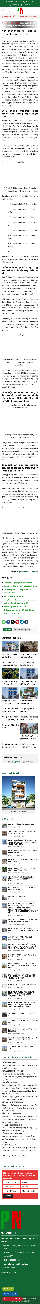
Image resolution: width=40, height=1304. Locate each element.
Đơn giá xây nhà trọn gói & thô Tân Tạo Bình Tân (20, 586)
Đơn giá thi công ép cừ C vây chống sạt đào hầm (22, 956)
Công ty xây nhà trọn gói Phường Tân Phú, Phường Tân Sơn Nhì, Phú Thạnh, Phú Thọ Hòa (21, 976)
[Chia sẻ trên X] (13, 622)
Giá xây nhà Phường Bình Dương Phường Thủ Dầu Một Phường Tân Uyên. (21, 879)
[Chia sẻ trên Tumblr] (26, 622)
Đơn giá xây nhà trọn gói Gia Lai (15, 607)
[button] (3, 10)
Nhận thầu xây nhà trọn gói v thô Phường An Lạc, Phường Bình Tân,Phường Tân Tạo (21, 994)
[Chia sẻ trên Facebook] (8, 622)
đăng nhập (16, 762)
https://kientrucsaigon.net (27, 572)
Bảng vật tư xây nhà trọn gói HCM (22, 985)
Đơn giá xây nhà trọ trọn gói (20, 937)
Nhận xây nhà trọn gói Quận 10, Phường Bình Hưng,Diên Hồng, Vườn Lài (23, 929)
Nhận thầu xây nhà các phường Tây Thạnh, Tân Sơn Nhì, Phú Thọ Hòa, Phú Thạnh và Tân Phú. (22, 842)
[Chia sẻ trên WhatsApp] (4, 622)
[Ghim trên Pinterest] (17, 622)
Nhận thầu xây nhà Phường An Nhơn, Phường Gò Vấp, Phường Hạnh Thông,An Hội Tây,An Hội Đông (22, 1004)
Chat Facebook (10, 1294)
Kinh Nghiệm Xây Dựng (22, 630)
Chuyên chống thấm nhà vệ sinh (21, 824)
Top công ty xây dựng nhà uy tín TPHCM (18, 583)
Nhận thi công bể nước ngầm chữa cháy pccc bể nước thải (21, 869)
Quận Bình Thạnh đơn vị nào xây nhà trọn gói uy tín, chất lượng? (22, 1039)
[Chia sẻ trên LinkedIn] (22, 622)
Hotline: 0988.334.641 (12, 1299)
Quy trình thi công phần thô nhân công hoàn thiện (21, 888)
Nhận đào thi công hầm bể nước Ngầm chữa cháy (23, 860)
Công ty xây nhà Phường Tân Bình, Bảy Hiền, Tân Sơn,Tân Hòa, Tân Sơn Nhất (22, 965)
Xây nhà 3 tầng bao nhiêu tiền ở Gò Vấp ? (22, 1047)
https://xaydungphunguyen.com (22, 1252)
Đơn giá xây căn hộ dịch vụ (18, 896)
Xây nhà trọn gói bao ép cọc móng (22, 1013)
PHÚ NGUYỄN (25, 1301)
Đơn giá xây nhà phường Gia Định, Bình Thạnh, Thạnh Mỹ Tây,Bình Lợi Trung (23, 920)
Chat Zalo (8, 1289)
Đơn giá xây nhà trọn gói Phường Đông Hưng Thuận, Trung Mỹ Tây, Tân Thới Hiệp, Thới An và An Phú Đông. (22, 946)
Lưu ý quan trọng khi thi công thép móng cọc (22, 1030)
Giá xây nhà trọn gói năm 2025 (14, 596)
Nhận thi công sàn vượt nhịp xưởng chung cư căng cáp (22, 852)
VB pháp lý (15, 23)
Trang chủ (5, 23)
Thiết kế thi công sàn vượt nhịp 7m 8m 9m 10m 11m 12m (22, 832)
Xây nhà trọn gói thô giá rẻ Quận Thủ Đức (23, 1021)
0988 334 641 (15, 1260)
